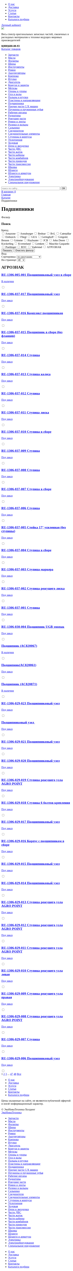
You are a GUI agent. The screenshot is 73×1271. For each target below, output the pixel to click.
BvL (52, 233)
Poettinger (10, 247)
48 (15, 1074)
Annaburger (26, 233)
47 (11, 1074)
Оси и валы (15, 94)
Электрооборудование (21, 179)
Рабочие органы (17, 112)
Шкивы (12, 167)
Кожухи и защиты (18, 85)
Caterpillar (65, 233)
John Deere (59, 240)
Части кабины (16, 155)
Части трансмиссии (19, 164)
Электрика (14, 176)
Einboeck (10, 237)
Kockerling (7, 243)
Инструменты (16, 66)
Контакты (14, 16)
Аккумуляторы (16, 73)
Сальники (14, 127)
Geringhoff (47, 237)
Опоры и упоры (17, 91)
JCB (45, 240)
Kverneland (24, 243)
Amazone (10, 233)
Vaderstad (37, 247)
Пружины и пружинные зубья (25, 109)
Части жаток (15, 152)
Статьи (12, 13)
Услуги (12, 10)
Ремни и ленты (17, 121)
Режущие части (17, 118)
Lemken (39, 243)
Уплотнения (15, 139)
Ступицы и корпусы (20, 136)
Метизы (12, 88)
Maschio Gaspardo (59, 243)
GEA (34, 237)
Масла (11, 57)
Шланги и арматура (19, 173)
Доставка (13, 7)
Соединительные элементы (24, 133)
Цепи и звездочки (18, 145)
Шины (12, 63)
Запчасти (13, 54)
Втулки (12, 79)
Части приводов (17, 161)
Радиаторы (14, 115)
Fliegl (23, 237)
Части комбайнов (18, 158)
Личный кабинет (11, 25)
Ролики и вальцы (18, 124)
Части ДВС (14, 148)
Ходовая (13, 142)
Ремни (12, 70)
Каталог (6, 197)
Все (19, 1074)
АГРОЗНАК (54, 247)
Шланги (13, 170)
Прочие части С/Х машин (23, 106)
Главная (6, 194)
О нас (11, 4)
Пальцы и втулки (18, 97)
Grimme (18, 240)
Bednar (42, 233)
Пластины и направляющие (24, 100)
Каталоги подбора (18, 19)
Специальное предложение (24, 182)
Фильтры (13, 60)
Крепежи (13, 76)
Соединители (16, 130)
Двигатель (14, 82)
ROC (24, 247)
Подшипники (16, 103)
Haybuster (33, 240)
